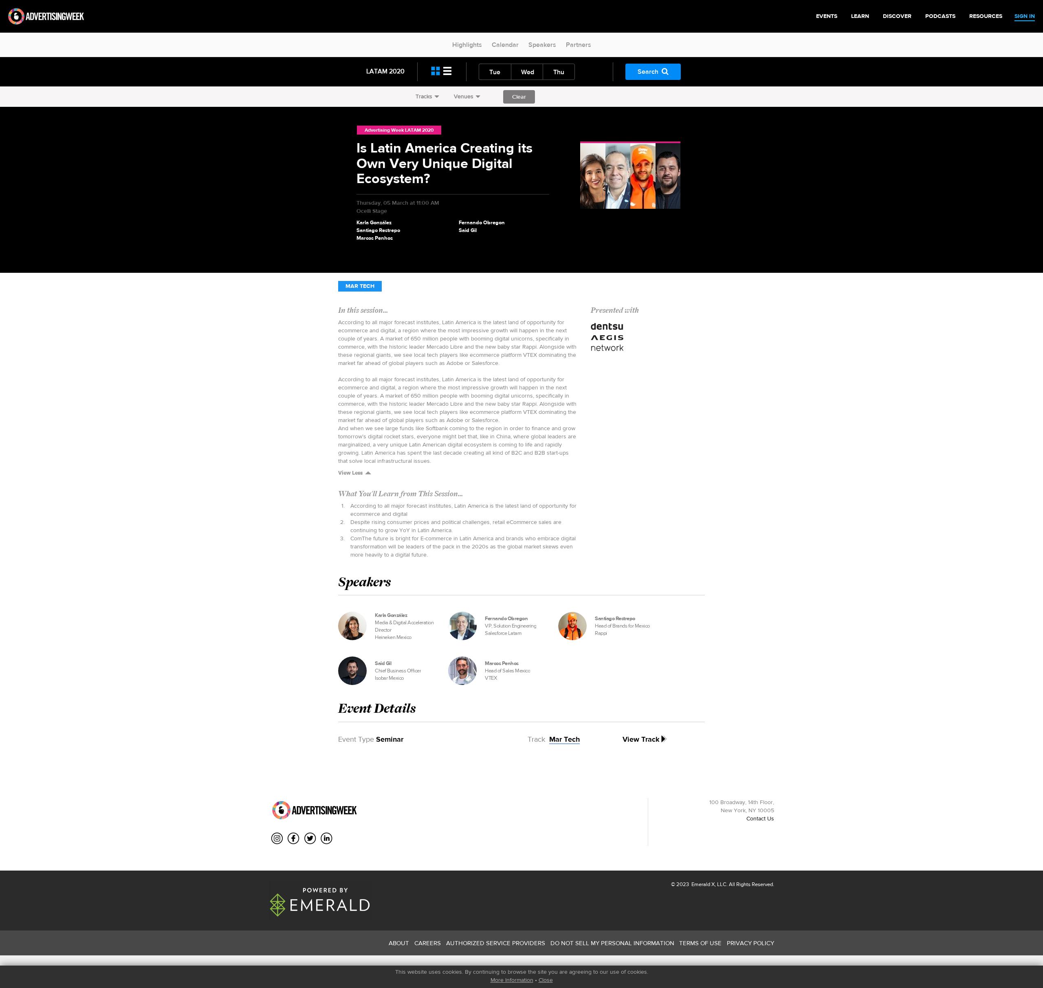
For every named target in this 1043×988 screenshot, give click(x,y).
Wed (527, 72)
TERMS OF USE (700, 942)
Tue (494, 72)
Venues (463, 96)
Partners (578, 44)
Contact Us (760, 818)
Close (546, 980)
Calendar (505, 44)
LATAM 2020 (385, 71)
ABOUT (399, 942)
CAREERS (427, 942)
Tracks (424, 96)
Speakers (542, 44)
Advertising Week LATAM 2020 (399, 130)
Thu (558, 72)
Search (648, 71)
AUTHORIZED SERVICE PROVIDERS (495, 942)
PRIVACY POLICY (750, 942)
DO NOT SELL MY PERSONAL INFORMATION (612, 942)
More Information (512, 980)
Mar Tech (359, 286)
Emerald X (702, 884)
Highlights (467, 44)
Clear (519, 96)
